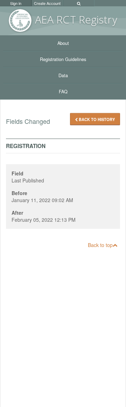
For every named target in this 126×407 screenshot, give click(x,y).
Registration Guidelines (63, 59)
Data (63, 75)
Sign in (15, 3)
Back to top (100, 244)
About (63, 43)
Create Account (47, 3)
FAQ (63, 91)
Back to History (96, 119)
